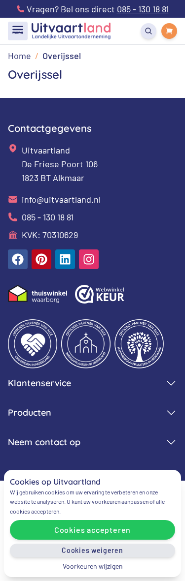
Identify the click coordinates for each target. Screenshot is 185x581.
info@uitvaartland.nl (61, 199)
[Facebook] (18, 259)
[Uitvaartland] (71, 31)
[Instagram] (89, 259)
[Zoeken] (148, 31)
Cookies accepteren (92, 529)
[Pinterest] (41, 259)
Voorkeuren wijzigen (93, 566)
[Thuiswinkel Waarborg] (37, 294)
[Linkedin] (65, 259)
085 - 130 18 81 (48, 217)
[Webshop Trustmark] (99, 294)
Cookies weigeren (92, 550)
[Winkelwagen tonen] (169, 31)
